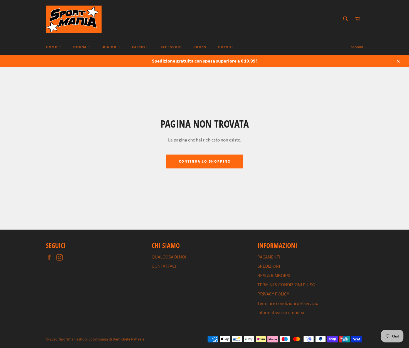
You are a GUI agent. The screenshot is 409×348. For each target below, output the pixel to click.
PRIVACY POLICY (273, 294)
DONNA (80, 46)
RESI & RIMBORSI (273, 275)
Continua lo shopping (204, 161)
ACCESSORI (171, 46)
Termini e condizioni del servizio (287, 303)
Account (357, 46)
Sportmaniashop (73, 339)
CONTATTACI (164, 266)
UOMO (52, 46)
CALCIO (139, 46)
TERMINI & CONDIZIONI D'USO (286, 285)
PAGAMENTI (268, 257)
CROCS (199, 46)
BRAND (225, 46)
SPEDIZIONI (268, 266)
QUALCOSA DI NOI (169, 257)
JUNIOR (109, 46)
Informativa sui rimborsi (280, 312)
